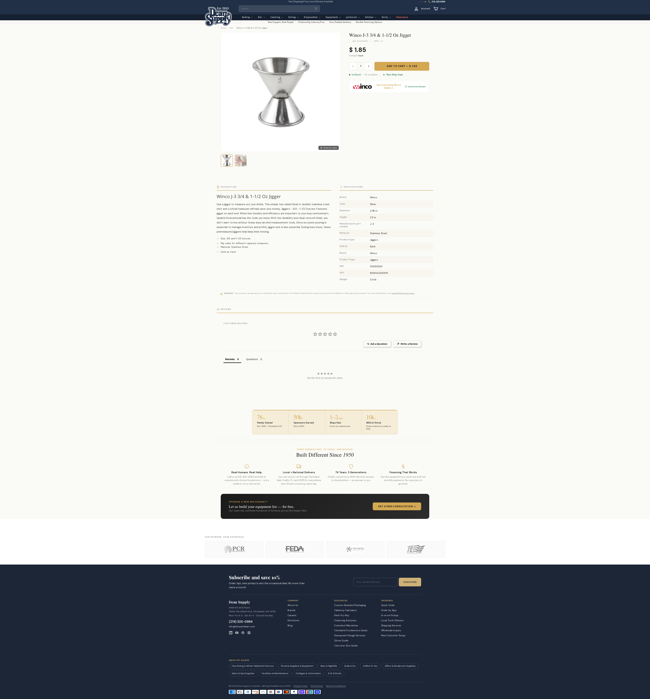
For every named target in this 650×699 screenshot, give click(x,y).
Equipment (332, 17)
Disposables (311, 17)
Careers (292, 615)
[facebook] (243, 633)
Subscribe (410, 582)
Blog (290, 625)
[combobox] (279, 8)
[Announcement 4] (425, 1)
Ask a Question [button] (379, 343)
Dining (292, 17)
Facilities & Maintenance (275, 673)
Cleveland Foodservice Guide (350, 630)
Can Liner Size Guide (346, 645)
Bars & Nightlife (329, 665)
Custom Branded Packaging (350, 605)
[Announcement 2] (421, 1)
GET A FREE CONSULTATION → (397, 506)
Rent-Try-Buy (341, 615)
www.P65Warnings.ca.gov (403, 293)
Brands (291, 610)
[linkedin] (231, 633)
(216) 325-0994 (241, 622)
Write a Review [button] (409, 343)
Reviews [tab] (230, 359)
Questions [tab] (252, 359)
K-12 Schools (334, 673)
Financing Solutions (345, 620)
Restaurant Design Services (349, 635)
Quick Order (388, 605)
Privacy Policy (301, 686)
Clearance (402, 17)
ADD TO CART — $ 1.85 (402, 66)
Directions (293, 620)
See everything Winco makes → (388, 86)
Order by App (389, 610)
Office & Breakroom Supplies (400, 665)
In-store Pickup (389, 615)
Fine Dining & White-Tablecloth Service (253, 665)
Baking (246, 17)
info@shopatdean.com (242, 626)
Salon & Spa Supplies (243, 673)
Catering (275, 17)
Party (385, 17)
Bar (260, 17)
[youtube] (237, 633)
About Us (293, 605)
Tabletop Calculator (345, 610)
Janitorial (352, 17)
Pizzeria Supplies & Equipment (297, 665)
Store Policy (317, 686)
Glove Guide (341, 640)
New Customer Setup (393, 635)
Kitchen (369, 17)
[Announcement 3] (423, 1)
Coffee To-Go (370, 665)
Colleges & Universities (308, 673)
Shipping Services (391, 625)
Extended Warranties (346, 625)
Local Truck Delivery (392, 620)
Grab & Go (349, 665)
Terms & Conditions (336, 686)
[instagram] (249, 633)
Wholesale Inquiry (391, 630)
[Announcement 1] (419, 1)
